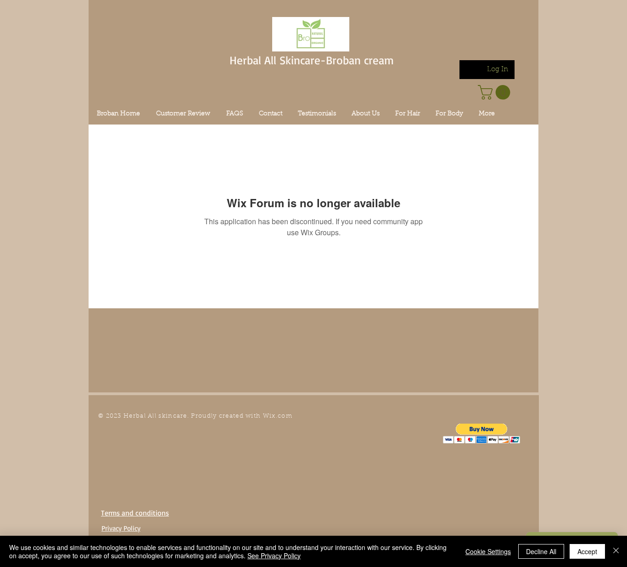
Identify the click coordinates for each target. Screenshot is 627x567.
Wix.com (277, 416)
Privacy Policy (120, 528)
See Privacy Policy (274, 555)
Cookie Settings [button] (488, 551)
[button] (481, 433)
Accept (587, 551)
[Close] (615, 551)
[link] (496, 92)
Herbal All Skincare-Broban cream (312, 60)
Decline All (541, 551)
